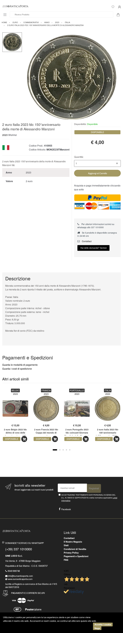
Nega (97, 628)
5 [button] (69, 449)
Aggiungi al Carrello (97, 173)
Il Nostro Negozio (73, 541)
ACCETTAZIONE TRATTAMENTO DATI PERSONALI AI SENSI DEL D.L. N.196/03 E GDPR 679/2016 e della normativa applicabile (89, 498)
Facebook (66, 509)
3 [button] (63, 449)
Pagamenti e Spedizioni (76, 556)
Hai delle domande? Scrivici (93, 247)
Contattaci (86, 241)
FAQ (66, 559)
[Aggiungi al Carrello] (24, 439)
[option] (71, 77)
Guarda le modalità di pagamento (20, 364)
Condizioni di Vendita (75, 549)
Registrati (94, 488)
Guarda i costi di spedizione (17, 368)
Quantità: (79, 157)
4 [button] (66, 449)
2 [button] (59, 449)
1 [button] (55, 449)
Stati (66, 545)
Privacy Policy (71, 552)
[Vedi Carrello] (119, 14)
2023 (5, 135)
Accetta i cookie (102, 624)
